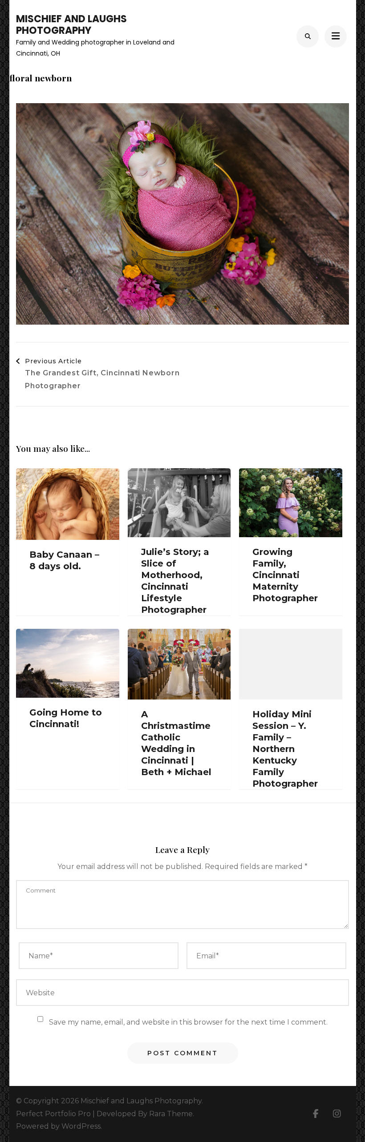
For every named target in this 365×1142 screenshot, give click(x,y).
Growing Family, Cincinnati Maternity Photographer (285, 575)
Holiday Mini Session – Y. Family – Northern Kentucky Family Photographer (285, 749)
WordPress (81, 1126)
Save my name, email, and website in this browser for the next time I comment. (188, 1022)
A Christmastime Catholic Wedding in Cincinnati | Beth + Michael (176, 743)
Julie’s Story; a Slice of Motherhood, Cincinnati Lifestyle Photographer (175, 581)
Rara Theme (171, 1114)
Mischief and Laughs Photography (71, 24)
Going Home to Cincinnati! (65, 718)
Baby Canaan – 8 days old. (64, 560)
